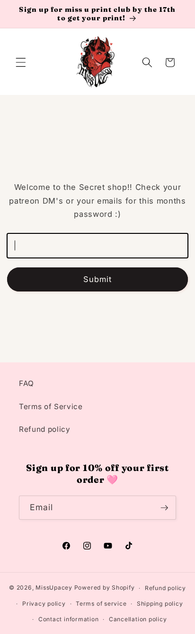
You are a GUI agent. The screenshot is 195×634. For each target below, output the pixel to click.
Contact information (68, 619)
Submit (97, 279)
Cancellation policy (138, 619)
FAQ (26, 383)
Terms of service (101, 603)
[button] (20, 62)
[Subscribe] (164, 508)
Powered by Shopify (104, 587)
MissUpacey (53, 587)
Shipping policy (160, 603)
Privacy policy (44, 603)
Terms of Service (51, 406)
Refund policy (45, 429)
